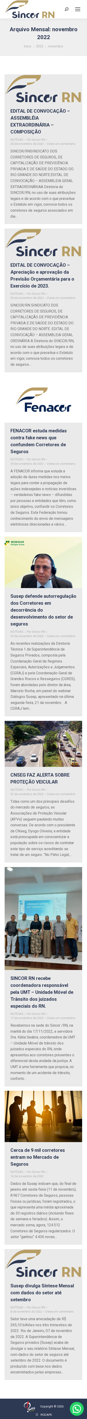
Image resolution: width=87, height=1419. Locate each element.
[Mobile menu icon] (77, 9)
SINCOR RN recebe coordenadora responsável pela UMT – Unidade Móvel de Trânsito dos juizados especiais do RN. (41, 992)
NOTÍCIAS (16, 139)
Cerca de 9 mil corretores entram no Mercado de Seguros (37, 1157)
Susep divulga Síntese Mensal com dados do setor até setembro (42, 1292)
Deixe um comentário (61, 144)
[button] (77, 1409)
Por (36, 139)
